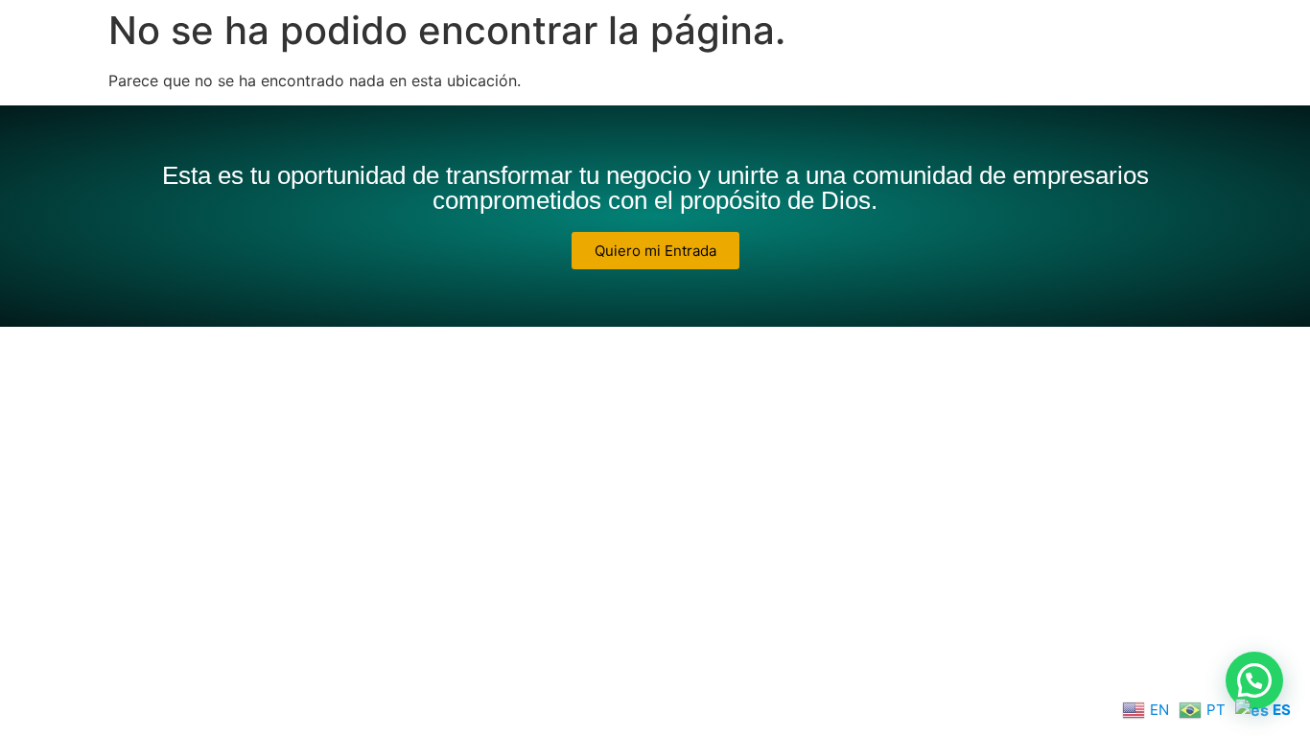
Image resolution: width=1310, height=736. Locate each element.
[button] (1254, 680)
